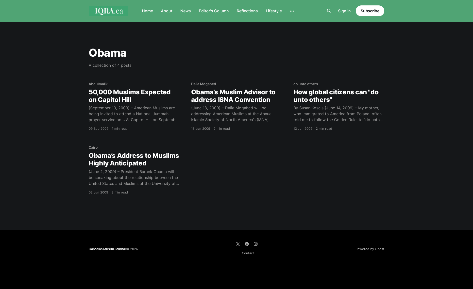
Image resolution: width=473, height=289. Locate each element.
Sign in (344, 10)
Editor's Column (214, 10)
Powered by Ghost (369, 249)
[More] (292, 11)
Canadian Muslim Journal (107, 249)
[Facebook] (247, 244)
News (185, 10)
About (166, 10)
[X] (238, 244)
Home (147, 10)
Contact (248, 253)
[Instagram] (256, 244)
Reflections (247, 10)
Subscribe (370, 10)
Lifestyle (274, 10)
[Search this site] (329, 11)
